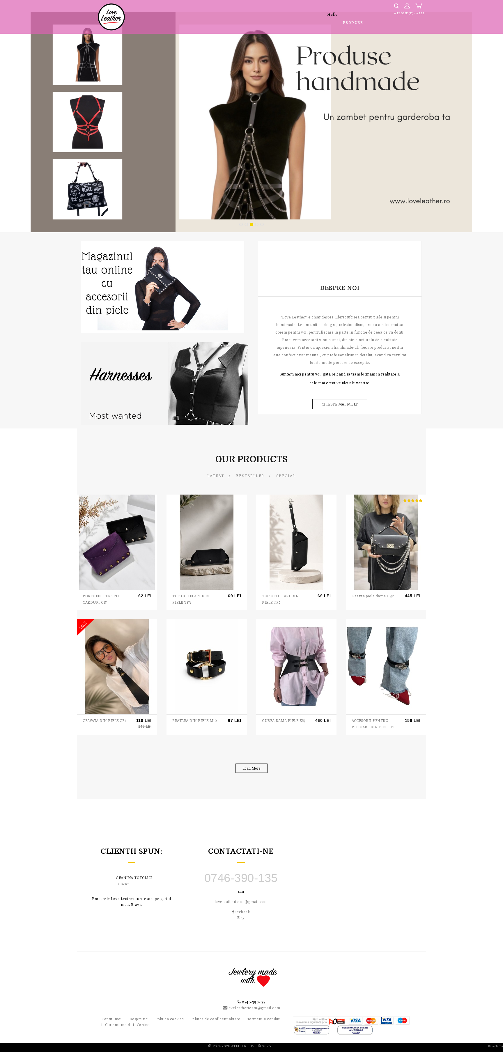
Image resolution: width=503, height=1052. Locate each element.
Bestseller (250, 475)
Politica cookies (169, 1018)
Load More (251, 768)
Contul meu (112, 1018)
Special (286, 475)
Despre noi (139, 1018)
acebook (242, 911)
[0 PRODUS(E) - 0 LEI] (419, 6)
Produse (353, 22)
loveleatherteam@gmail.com (241, 901)
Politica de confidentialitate (215, 1018)
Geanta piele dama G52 (373, 596)
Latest (215, 475)
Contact (144, 1024)
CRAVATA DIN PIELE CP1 (104, 720)
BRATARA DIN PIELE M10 (194, 720)
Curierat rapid (117, 1024)
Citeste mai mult (340, 404)
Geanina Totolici (134, 877)
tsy (241, 917)
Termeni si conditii (264, 1018)
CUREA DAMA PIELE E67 (283, 720)
